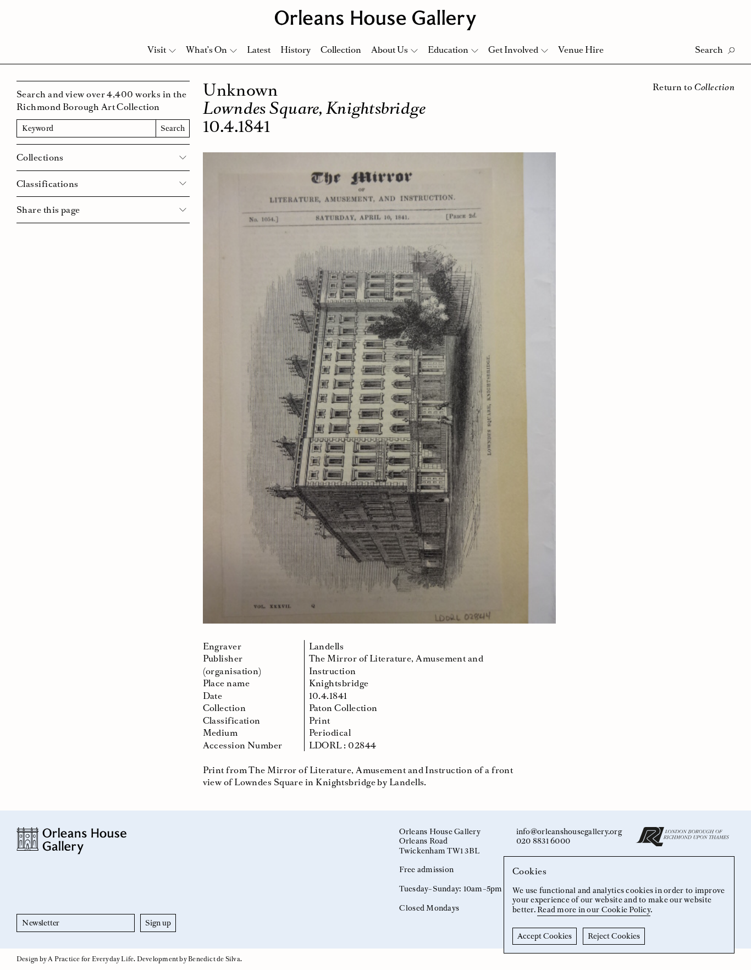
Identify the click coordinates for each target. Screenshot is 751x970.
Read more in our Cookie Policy (593, 909)
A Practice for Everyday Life (91, 959)
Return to (694, 87)
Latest (258, 49)
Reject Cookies (614, 935)
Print (319, 720)
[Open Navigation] (728, 12)
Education (448, 49)
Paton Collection (343, 708)
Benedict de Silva (214, 959)
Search (173, 128)
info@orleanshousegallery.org (569, 831)
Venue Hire (581, 49)
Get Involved (513, 49)
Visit (156, 49)
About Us (389, 49)
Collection (341, 49)
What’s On (206, 49)
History (295, 49)
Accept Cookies (544, 935)
